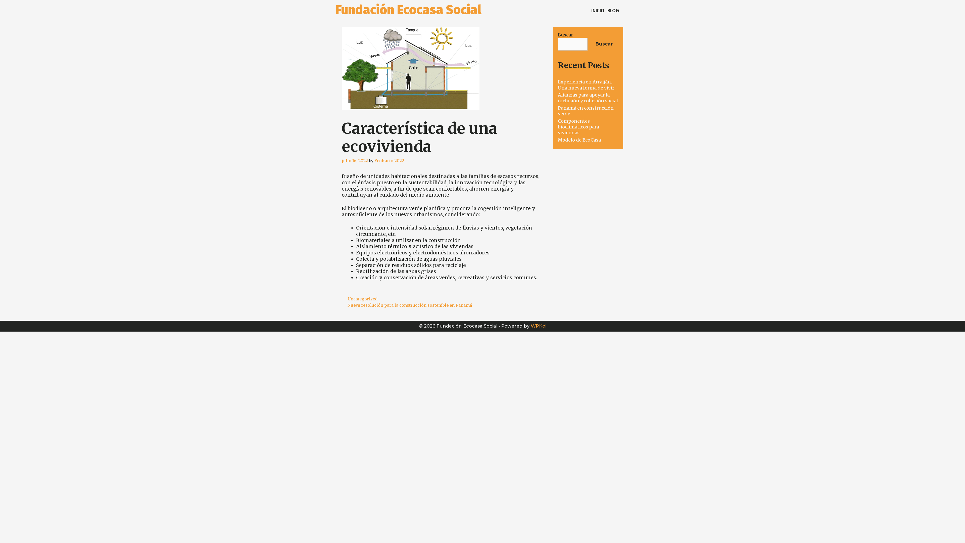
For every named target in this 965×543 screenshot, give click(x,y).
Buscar (565, 35)
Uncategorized (362, 298)
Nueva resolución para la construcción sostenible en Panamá (410, 305)
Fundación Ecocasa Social (408, 9)
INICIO (597, 11)
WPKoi (538, 326)
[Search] (625, 11)
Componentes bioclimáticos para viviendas (578, 127)
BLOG (613, 11)
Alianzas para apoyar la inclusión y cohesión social (588, 98)
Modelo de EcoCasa (579, 140)
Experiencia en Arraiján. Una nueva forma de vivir (586, 84)
